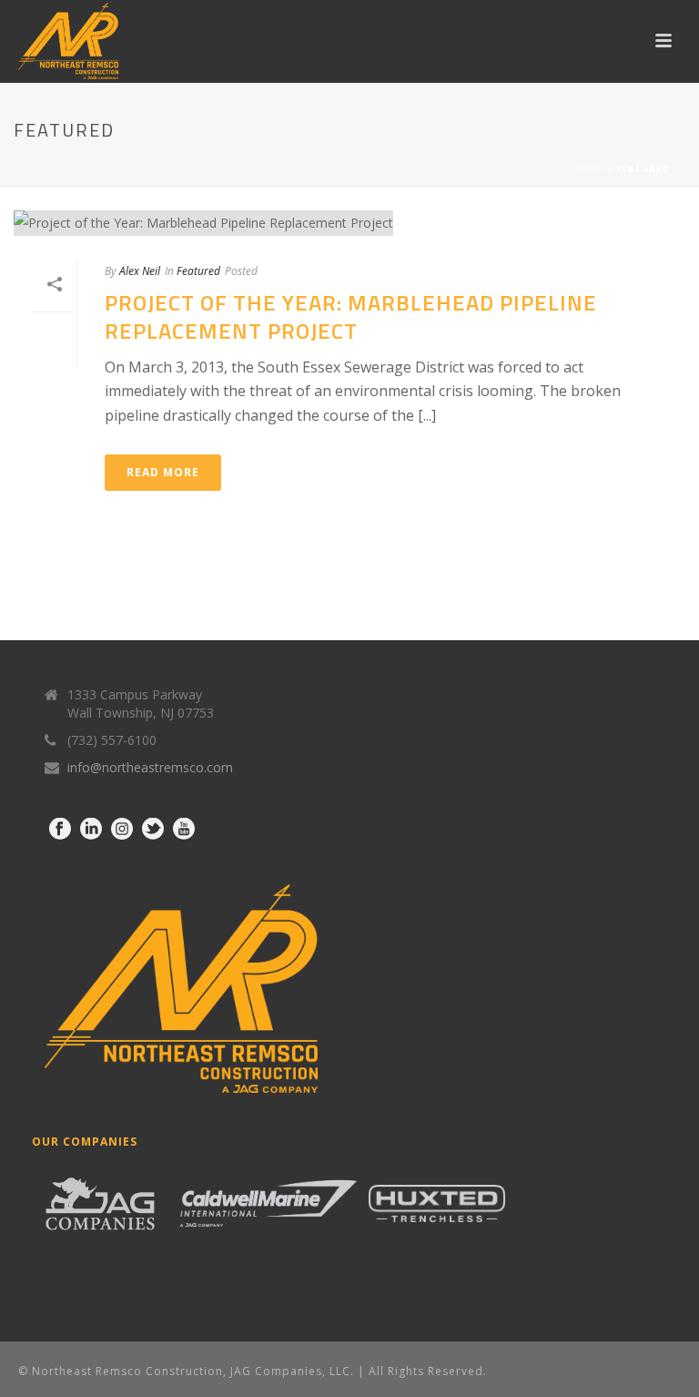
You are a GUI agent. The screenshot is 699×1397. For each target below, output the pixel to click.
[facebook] (60, 829)
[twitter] (153, 829)
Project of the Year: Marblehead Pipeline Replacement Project (351, 316)
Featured (198, 271)
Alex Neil (139, 271)
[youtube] (184, 829)
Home (588, 169)
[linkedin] (91, 829)
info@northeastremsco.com (150, 768)
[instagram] (122, 829)
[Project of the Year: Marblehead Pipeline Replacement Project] (349, 222)
